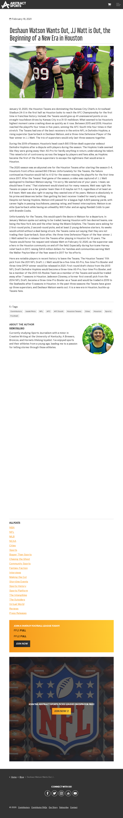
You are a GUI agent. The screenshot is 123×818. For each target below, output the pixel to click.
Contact (73, 807)
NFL (41, 311)
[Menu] (118, 4)
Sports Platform (18, 590)
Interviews (15, 572)
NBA (12, 527)
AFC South (58, 311)
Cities (87, 311)
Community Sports (20, 563)
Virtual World (16, 604)
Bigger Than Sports (20, 554)
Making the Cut (18, 577)
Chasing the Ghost (19, 559)
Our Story (53, 807)
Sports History (17, 586)
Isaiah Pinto (31, 311)
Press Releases (18, 613)
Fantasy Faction (18, 568)
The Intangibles (18, 595)
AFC (48, 311)
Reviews (13, 608)
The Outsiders (17, 599)
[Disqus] (61, 400)
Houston (97, 311)
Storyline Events (18, 581)
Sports (108, 311)
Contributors (16, 311)
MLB (12, 536)
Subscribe (64, 807)
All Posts (14, 522)
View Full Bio (16, 328)
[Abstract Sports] (14, 4)
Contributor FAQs (39, 807)
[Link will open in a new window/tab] (48, 793)
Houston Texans (74, 311)
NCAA (12, 541)
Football (14, 316)
